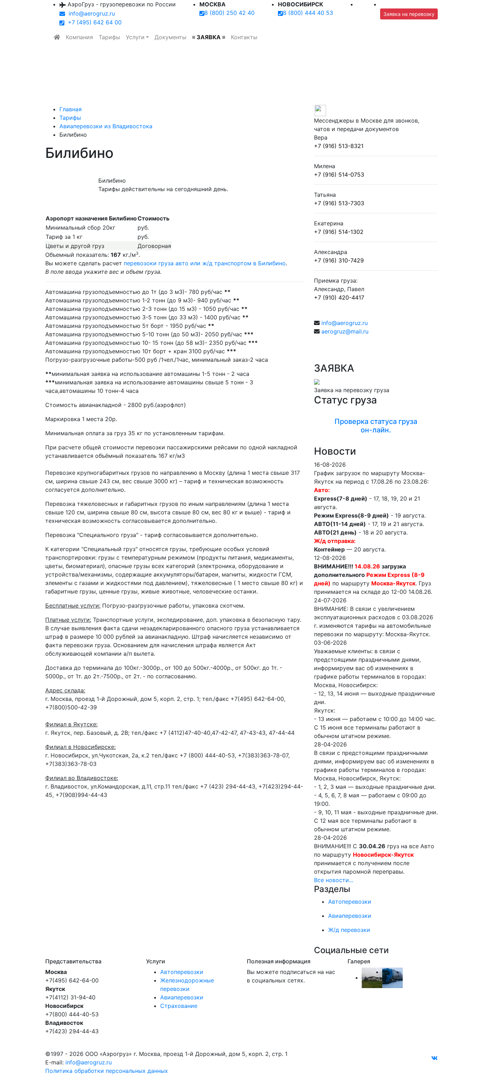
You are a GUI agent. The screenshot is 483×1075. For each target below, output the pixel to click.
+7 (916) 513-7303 (339, 203)
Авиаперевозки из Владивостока (105, 126)
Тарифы (109, 37)
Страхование (178, 1005)
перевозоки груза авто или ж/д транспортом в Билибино (205, 263)
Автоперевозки (181, 971)
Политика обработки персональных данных (106, 1070)
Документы (170, 37)
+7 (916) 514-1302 (338, 231)
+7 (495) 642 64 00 (93, 22)
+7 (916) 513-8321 (338, 145)
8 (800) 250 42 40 (229, 12)
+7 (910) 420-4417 (339, 297)
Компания (79, 37)
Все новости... (333, 880)
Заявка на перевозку (409, 14)
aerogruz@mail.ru (344, 331)
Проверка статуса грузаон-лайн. (375, 425)
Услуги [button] (135, 37)
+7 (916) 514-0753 (339, 174)
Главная (70, 109)
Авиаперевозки (181, 997)
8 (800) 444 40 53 (308, 12)
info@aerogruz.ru (90, 13)
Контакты (244, 37)
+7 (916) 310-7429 (339, 260)
